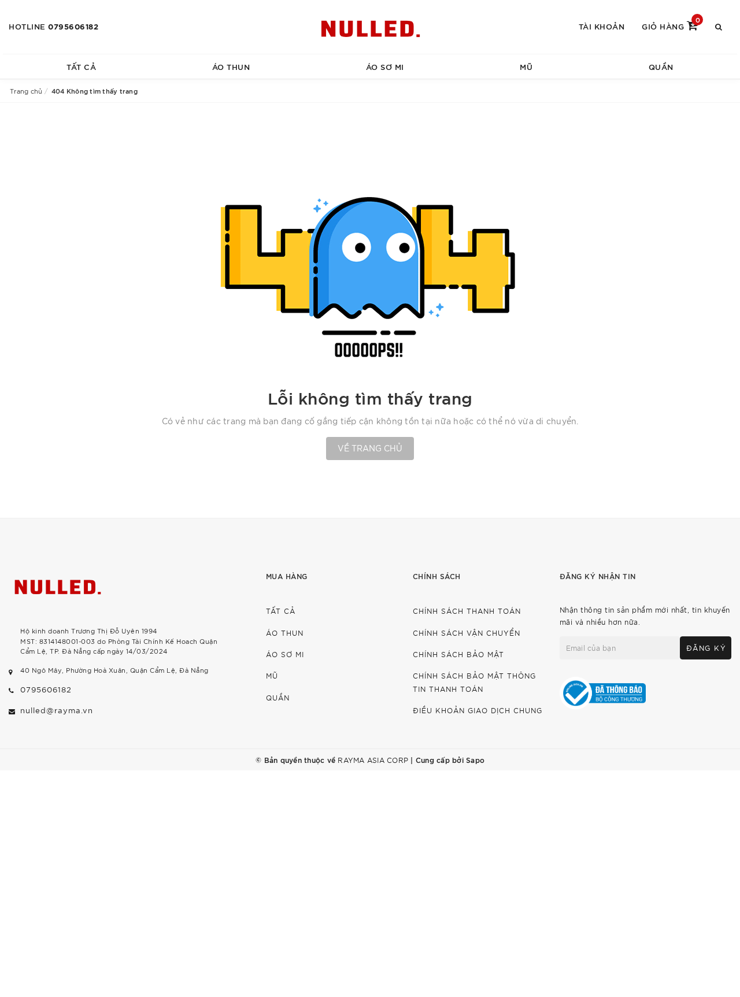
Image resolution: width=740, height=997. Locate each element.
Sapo (475, 759)
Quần (661, 66)
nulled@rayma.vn (56, 710)
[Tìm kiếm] (718, 26)
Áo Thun (231, 66)
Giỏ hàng (671, 25)
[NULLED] (370, 27)
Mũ (526, 66)
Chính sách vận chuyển (466, 632)
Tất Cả (81, 66)
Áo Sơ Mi (385, 66)
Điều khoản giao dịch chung (477, 710)
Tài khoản (602, 26)
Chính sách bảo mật (458, 654)
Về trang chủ (370, 448)
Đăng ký (706, 647)
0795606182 (73, 26)
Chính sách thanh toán (467, 610)
